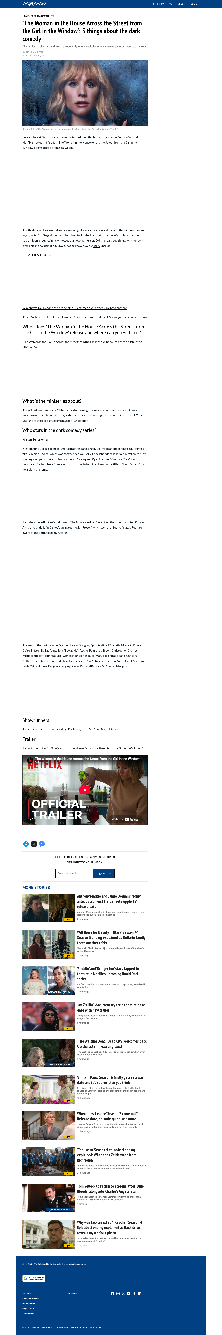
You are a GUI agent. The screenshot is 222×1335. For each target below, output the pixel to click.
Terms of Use (28, 1314)
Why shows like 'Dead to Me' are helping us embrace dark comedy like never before (74, 307)
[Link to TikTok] (134, 1294)
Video (194, 4)
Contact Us (72, 1293)
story (96, 245)
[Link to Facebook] (112, 1293)
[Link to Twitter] (123, 1293)
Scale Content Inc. (79, 1264)
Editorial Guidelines (30, 1298)
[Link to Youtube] (128, 1293)
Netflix (40, 137)
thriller (32, 230)
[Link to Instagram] (118, 1293)
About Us (26, 1293)
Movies (181, 4)
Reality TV (158, 4)
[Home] (34, 4)
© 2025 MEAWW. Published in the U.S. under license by (46, 1264)
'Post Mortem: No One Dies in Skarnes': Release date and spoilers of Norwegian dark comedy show (84, 317)
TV (170, 4)
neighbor (102, 235)
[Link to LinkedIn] (140, 1294)
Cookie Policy (28, 1309)
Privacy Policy (28, 1304)
